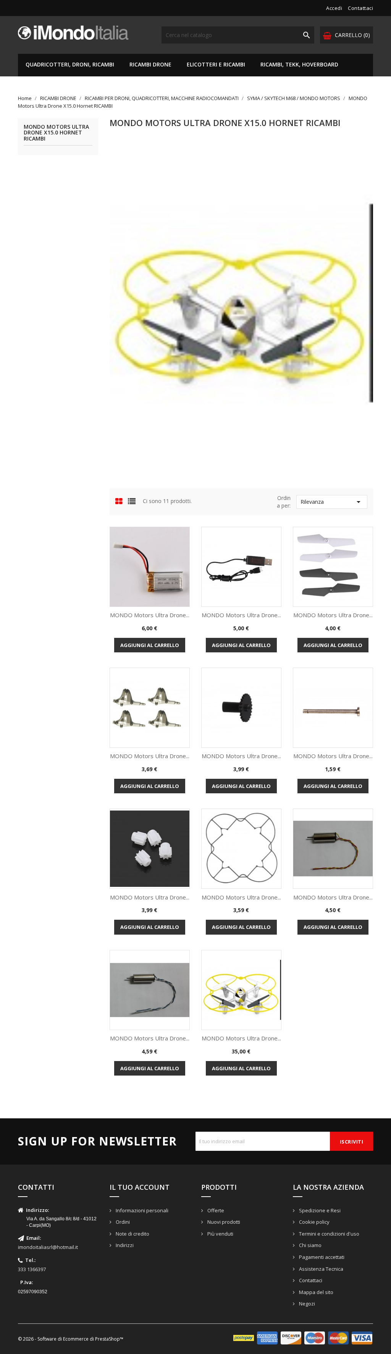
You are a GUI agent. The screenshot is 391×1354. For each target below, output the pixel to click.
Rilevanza (332, 501)
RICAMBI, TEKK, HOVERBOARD (299, 64)
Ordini (122, 1221)
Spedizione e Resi (319, 1210)
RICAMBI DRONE (150, 64)
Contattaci (360, 8)
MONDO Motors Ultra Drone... (149, 615)
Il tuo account (140, 1187)
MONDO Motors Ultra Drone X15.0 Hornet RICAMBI (56, 133)
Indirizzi (124, 1245)
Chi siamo (310, 1245)
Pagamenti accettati (321, 1257)
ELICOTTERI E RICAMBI (216, 64)
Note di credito (132, 1233)
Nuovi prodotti (223, 1221)
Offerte (215, 1210)
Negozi (306, 1303)
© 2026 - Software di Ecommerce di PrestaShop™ (70, 1339)
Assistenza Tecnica (320, 1268)
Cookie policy (314, 1221)
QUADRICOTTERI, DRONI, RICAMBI (70, 64)
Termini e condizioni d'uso (328, 1233)
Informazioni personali (141, 1210)
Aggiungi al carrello (149, 645)
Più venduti (219, 1233)
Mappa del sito (315, 1292)
